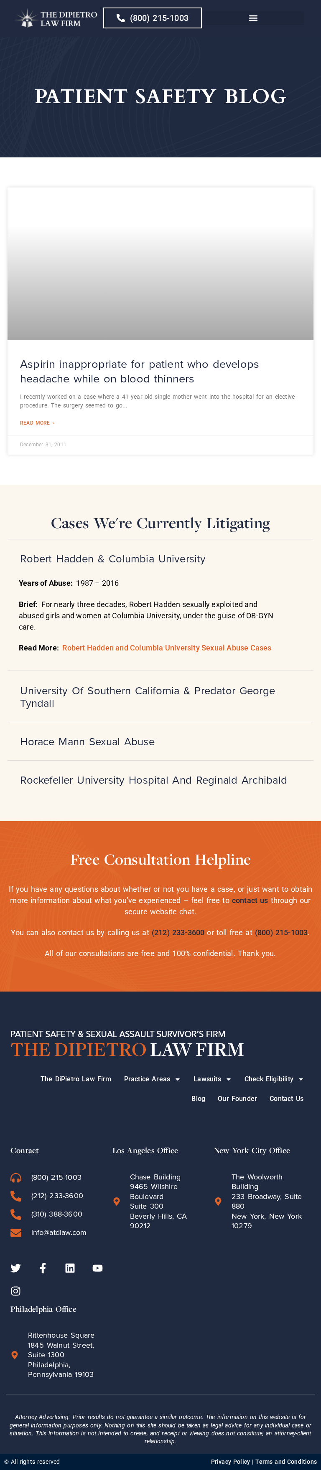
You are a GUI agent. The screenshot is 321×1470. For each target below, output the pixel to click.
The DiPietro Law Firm (76, 1079)
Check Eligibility (269, 1079)
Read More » (37, 423)
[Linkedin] (70, 1268)
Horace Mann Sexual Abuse (87, 741)
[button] (253, 18)
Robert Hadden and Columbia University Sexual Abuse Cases (166, 647)
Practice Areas (147, 1079)
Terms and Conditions (286, 1461)
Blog (198, 1099)
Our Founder (237, 1099)
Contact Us (286, 1099)
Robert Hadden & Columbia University (113, 559)
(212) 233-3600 (178, 932)
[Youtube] (97, 1268)
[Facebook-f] (43, 1268)
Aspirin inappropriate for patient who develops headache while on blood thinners (139, 371)
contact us (250, 900)
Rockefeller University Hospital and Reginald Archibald (153, 780)
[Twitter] (15, 1268)
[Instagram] (15, 1291)
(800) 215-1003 (281, 932)
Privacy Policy (230, 1461)
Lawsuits (207, 1079)
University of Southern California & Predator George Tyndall (147, 697)
